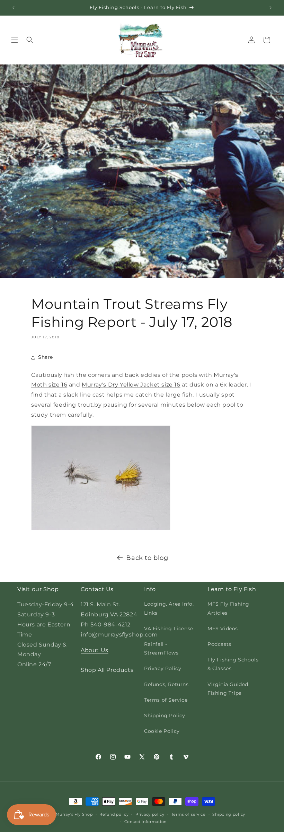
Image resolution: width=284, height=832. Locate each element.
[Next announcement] (270, 7)
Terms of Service (166, 700)
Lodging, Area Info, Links (169, 608)
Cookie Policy (162, 731)
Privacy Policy (162, 668)
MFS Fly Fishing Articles (228, 608)
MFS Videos (222, 628)
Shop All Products (107, 670)
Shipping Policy (164, 715)
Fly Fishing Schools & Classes (232, 664)
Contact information (145, 821)
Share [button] (45, 357)
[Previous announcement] (13, 7)
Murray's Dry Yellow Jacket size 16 (131, 384)
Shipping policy (228, 814)
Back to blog (147, 558)
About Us (94, 650)
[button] (14, 39)
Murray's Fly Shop (74, 814)
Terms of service (188, 814)
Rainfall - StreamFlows (161, 648)
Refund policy (113, 814)
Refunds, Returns (166, 684)
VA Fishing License (168, 628)
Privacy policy (150, 814)
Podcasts (219, 644)
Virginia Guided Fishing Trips (227, 688)
